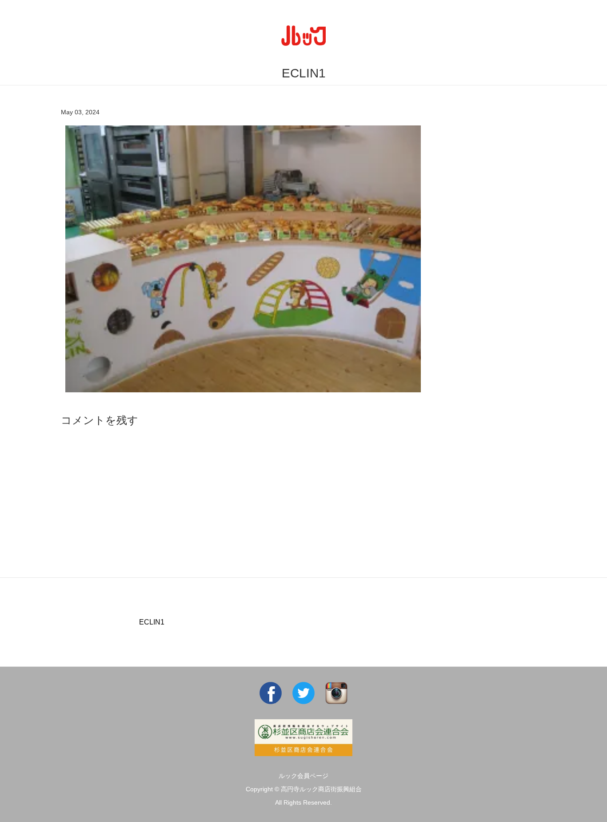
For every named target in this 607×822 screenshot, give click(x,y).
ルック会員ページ (303, 775)
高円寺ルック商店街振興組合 (321, 789)
